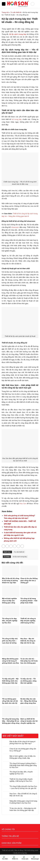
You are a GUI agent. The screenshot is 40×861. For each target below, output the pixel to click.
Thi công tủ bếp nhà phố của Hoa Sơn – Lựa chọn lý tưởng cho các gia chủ (23, 787)
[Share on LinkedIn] (22, 546)
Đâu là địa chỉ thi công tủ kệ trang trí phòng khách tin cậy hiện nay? (22, 742)
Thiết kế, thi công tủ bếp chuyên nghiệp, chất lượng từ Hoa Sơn (21, 780)
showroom (15, 227)
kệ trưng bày (17, 119)
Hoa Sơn (23, 503)
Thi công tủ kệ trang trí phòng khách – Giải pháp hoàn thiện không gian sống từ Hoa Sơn (23, 765)
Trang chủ (5, 12)
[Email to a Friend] (14, 546)
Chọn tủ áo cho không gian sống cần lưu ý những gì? (23, 750)
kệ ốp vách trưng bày (20, 556)
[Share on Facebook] (7, 546)
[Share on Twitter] (11, 546)
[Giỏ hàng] (37, 3)
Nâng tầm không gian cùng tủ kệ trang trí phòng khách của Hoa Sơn (23, 802)
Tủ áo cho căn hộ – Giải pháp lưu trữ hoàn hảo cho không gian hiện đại (23, 809)
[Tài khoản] (32, 4)
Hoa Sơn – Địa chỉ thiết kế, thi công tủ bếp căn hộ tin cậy (23, 795)
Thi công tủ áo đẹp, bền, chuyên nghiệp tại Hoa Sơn (21, 773)
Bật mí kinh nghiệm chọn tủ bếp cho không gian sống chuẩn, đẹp (23, 757)
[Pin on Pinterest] (18, 546)
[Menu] (3, 4)
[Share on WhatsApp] (3, 546)
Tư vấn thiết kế (16, 12)
